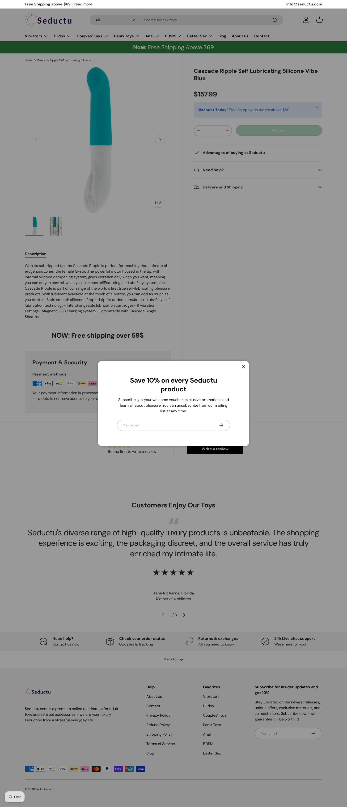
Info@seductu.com (304, 4)
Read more (82, 4)
